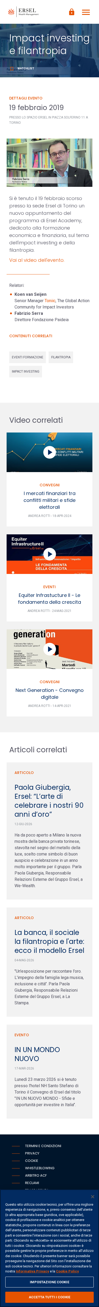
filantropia (60, 357)
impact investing (25, 371)
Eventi (49, 587)
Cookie (31, 1160)
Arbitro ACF (36, 1175)
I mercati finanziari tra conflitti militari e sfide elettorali (49, 500)
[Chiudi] (92, 1197)
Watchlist (21, 68)
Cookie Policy (67, 1271)
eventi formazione (27, 357)
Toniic (50, 300)
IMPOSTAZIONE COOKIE (49, 1282)
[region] (49, 1248)
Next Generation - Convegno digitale (50, 693)
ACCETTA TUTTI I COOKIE (49, 1297)
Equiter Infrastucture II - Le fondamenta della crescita (49, 598)
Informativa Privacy (32, 1271)
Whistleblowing (39, 1168)
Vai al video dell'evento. (36, 260)
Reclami (32, 1182)
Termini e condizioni (43, 1145)
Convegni (50, 485)
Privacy (32, 1153)
